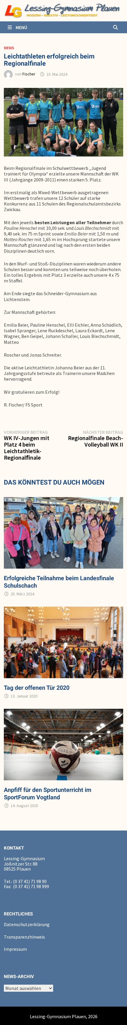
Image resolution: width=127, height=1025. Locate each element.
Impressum (15, 949)
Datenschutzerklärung (27, 924)
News (9, 47)
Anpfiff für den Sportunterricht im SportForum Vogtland (47, 793)
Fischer (28, 74)
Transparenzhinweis (24, 937)
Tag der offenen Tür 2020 (36, 687)
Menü (21, 27)
